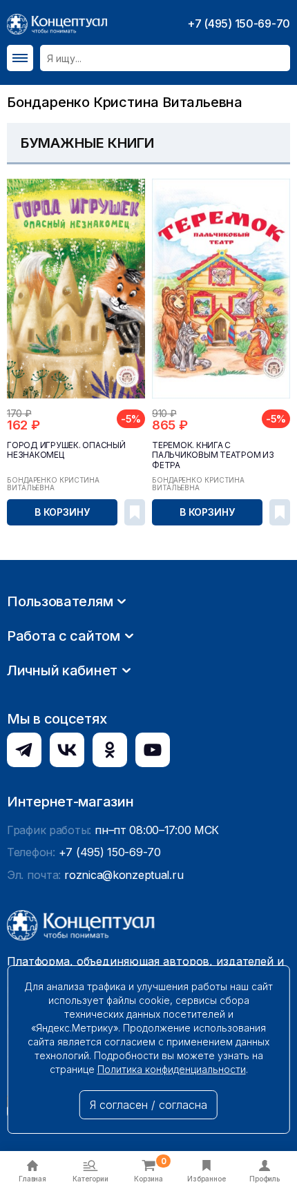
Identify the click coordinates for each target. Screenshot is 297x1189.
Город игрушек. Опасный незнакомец (66, 450)
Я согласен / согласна (148, 1105)
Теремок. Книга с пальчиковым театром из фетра (213, 455)
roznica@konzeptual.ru (123, 875)
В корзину (62, 512)
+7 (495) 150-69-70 (238, 23)
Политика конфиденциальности (171, 1069)
